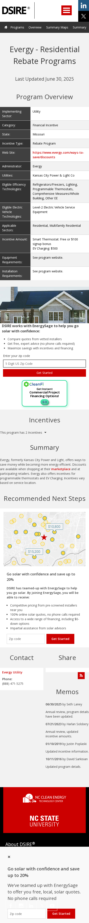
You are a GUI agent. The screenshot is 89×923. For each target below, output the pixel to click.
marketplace (60, 469)
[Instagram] (21, 906)
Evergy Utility (12, 672)
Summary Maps (57, 27)
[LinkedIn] (31, 906)
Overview (35, 27)
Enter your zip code (16, 356)
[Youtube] (52, 906)
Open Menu (66, 10)
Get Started (60, 639)
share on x (83, 16)
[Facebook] (11, 906)
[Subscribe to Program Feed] (81, 675)
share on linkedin (83, 5)
